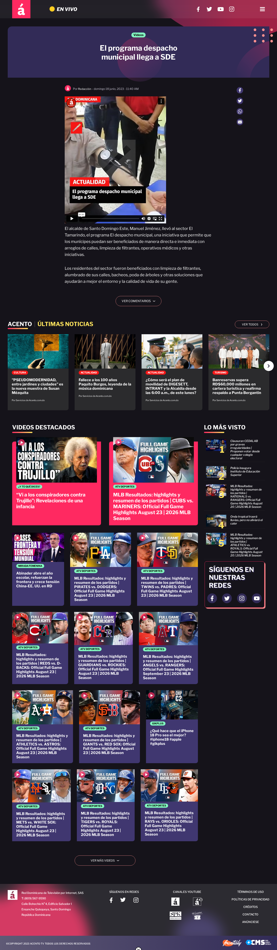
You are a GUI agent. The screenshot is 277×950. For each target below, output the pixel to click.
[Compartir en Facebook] (240, 90)
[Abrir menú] (262, 9)
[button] (269, 366)
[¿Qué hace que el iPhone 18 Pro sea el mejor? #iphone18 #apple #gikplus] (172, 726)
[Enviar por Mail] (240, 122)
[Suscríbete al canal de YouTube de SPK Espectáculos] (175, 916)
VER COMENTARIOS (140, 301)
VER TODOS (252, 324)
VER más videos (106, 860)
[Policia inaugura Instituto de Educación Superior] (234, 472)
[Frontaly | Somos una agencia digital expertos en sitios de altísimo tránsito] (232, 943)
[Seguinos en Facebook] (212, 598)
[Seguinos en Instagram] (242, 598)
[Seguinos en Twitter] (227, 598)
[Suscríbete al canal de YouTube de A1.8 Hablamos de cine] (198, 902)
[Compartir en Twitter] (240, 101)
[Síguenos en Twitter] (209, 9)
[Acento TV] (21, 9)
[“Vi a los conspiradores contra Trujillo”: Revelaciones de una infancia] (56, 481)
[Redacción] (68, 90)
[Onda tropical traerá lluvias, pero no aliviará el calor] (234, 521)
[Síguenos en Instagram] (231, 9)
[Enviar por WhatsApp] (240, 111)
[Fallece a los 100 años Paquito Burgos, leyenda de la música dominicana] (105, 368)
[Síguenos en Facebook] (198, 9)
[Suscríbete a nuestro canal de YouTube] (220, 9)
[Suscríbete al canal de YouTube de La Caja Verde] (198, 916)
